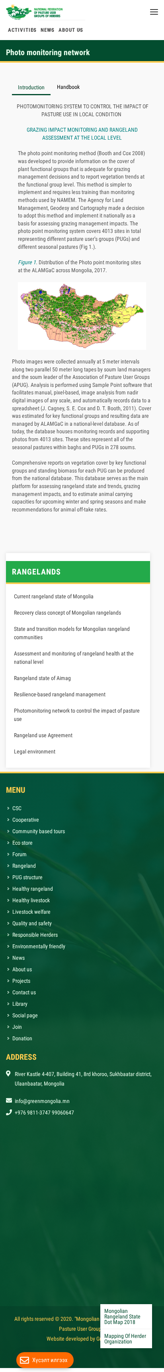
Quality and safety (32, 927)
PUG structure (27, 881)
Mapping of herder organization (125, 1339)
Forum (19, 858)
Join (17, 1031)
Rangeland (24, 870)
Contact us (24, 996)
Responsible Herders (35, 939)
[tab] (31, 91)
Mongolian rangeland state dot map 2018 (122, 1316)
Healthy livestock (31, 904)
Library (19, 1008)
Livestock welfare (31, 916)
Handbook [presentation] (68, 91)
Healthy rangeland (32, 893)
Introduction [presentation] (31, 91)
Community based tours (38, 835)
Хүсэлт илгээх (50, 1360)
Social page (25, 1019)
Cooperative (25, 824)
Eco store (22, 847)
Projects (21, 985)
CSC (16, 812)
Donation (22, 1042)
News (18, 962)
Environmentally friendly (38, 950)
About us (22, 973)
